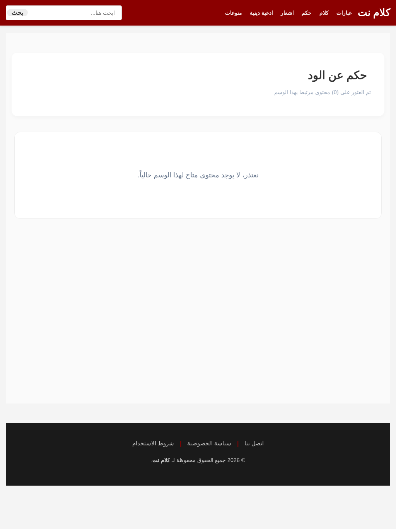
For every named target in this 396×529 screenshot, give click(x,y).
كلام (324, 13)
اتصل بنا (254, 443)
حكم (307, 13)
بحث (17, 12)
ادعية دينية (261, 13)
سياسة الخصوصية (209, 443)
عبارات (344, 13)
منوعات (233, 13)
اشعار (287, 13)
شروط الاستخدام (153, 443)
